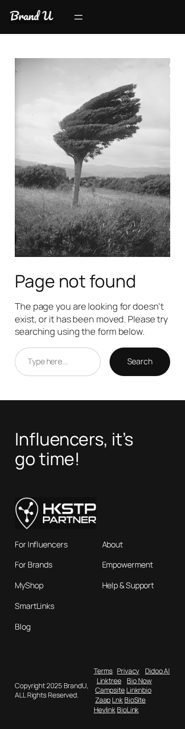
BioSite (135, 699)
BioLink (128, 709)
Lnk (117, 699)
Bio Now (139, 680)
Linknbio (138, 690)
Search (139, 361)
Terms (103, 670)
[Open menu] (78, 17)
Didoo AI (157, 670)
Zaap (103, 699)
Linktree (109, 680)
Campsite (110, 690)
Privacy (128, 670)
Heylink (104, 709)
